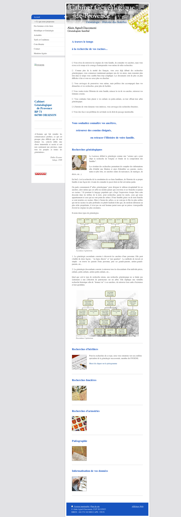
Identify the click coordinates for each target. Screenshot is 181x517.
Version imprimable (82, 506)
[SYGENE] (48, 77)
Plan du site (95, 506)
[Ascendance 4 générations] (107, 233)
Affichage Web (137, 506)
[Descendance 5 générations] (107, 313)
